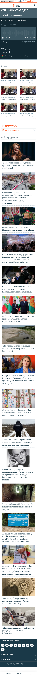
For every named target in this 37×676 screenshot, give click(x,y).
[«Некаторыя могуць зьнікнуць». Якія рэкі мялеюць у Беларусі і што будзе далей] (18, 334)
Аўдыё (5, 15)
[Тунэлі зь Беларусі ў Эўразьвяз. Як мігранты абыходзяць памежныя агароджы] (18, 493)
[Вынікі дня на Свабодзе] (9, 74)
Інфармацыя (16, 15)
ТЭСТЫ (19, 673)
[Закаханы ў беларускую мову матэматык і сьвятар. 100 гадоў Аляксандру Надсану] (18, 587)
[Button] (5, 49)
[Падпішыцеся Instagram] (27, 645)
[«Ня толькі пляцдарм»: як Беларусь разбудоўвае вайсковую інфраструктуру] (18, 616)
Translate (29, 1)
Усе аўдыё (33, 119)
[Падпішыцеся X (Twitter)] (11, 645)
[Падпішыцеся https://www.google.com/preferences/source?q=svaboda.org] (2, 645)
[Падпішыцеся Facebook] (7, 645)
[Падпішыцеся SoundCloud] (23, 645)
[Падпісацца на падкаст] (19, 645)
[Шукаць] (30, 673)
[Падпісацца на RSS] (2, 649)
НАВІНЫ (8, 673)
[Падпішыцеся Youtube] (15, 645)
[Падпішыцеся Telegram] (32, 645)
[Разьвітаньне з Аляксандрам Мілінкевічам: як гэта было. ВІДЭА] (18, 216)
